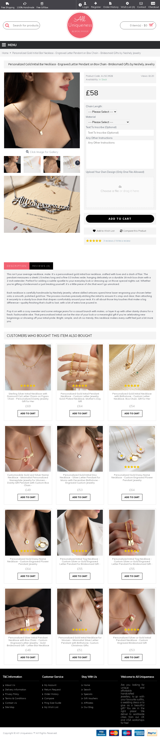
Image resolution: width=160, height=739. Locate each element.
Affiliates (88, 702)
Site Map (9, 707)
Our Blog (88, 707)
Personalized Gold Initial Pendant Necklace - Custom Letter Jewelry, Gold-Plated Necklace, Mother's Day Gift (80, 397)
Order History (51, 694)
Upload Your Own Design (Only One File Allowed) (115, 171)
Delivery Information (15, 689)
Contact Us (11, 702)
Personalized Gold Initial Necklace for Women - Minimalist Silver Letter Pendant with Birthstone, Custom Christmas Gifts (80, 641)
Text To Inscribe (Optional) (101, 127)
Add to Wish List (106, 230)
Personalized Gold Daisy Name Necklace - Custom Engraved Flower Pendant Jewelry (132, 477)
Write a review (122, 240)
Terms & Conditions (15, 698)
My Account (50, 685)
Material (91, 116)
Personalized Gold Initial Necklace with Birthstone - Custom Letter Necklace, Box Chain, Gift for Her (132, 396)
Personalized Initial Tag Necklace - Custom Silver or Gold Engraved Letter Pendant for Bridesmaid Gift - (80, 561)
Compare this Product (134, 230)
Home (87, 685)
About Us (10, 685)
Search (87, 689)
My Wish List (51, 707)
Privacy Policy (12, 694)
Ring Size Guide (52, 702)
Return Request (52, 689)
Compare (49, 698)
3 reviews (108, 240)
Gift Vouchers (91, 698)
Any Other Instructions (99, 137)
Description (17, 265)
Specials (88, 694)
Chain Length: (94, 106)
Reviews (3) (41, 265)
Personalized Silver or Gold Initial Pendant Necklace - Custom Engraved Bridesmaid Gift (132, 640)
